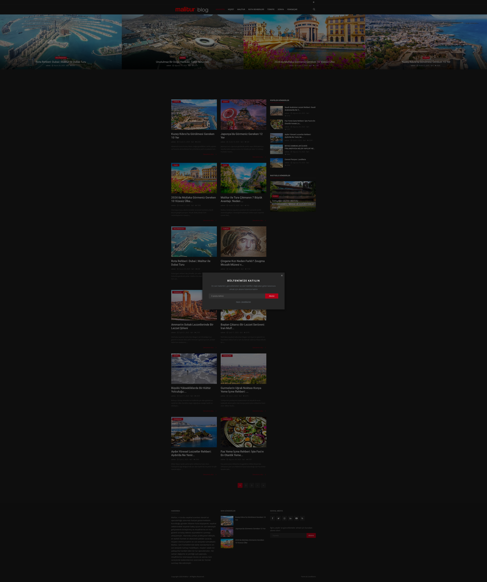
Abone (271, 296)
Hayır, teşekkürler (243, 302)
